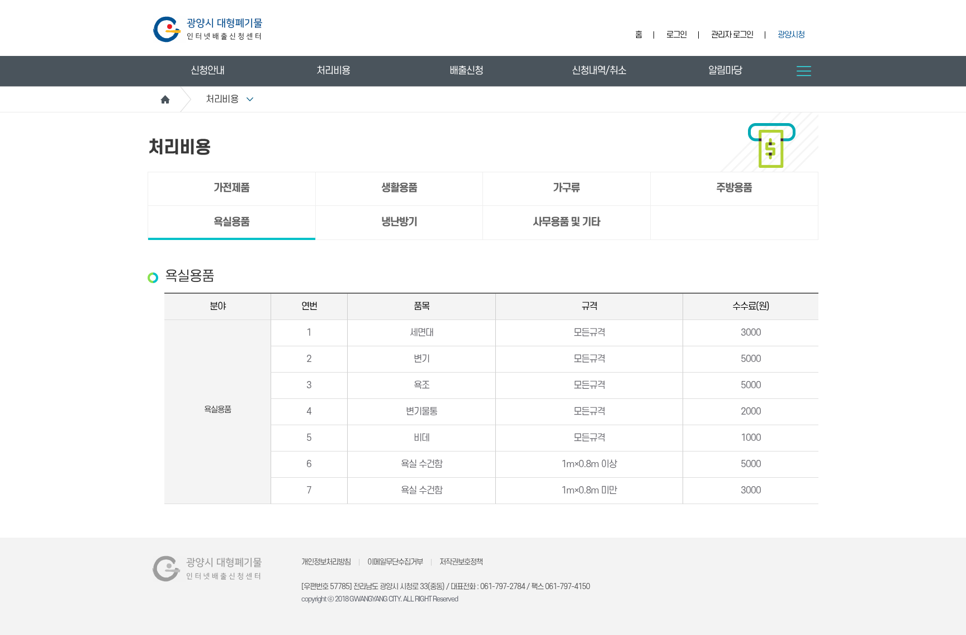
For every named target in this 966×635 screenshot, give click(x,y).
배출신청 (466, 70)
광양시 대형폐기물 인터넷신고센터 (207, 29)
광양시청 (791, 35)
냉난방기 (399, 222)
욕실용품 (231, 222)
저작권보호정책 (460, 562)
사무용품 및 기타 (566, 222)
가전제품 (231, 188)
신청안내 (207, 70)
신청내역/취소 (599, 70)
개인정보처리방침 (326, 562)
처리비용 (333, 70)
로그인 (676, 35)
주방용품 (734, 188)
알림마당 (725, 70)
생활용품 (399, 188)
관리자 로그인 (732, 35)
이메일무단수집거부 (395, 562)
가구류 (566, 188)
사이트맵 (804, 71)
